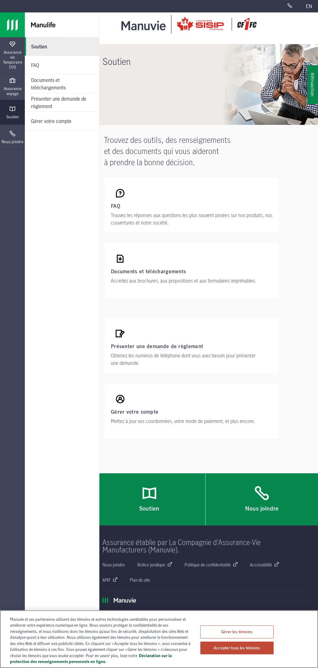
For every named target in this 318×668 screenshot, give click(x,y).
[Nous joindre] (293, 6)
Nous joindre (12, 141)
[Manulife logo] (12, 24)
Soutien (12, 117)
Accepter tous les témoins (237, 647)
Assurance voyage (12, 91)
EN (309, 6)
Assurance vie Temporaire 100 (12, 59)
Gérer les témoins (236, 631)
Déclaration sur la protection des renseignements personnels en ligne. (91, 659)
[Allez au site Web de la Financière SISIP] (217, 24)
